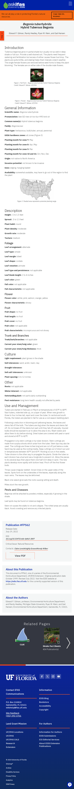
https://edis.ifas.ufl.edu (16, 581)
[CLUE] (22, 635)
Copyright (43, 709)
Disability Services (12, 772)
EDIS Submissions (47, 735)
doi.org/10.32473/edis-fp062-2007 (20, 539)
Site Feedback (12, 713)
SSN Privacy (10, 784)
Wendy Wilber (42, 548)
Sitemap (9, 764)
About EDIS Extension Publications (49, 744)
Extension (10, 747)
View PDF (20, 555)
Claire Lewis (19, 548)
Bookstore (44, 702)
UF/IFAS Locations (14, 732)
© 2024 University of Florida (16, 760)
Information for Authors (50, 732)
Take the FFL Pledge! (59, 15)
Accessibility (45, 705)
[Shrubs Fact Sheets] (51, 635)
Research (10, 743)
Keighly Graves (30, 548)
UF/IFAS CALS (12, 739)
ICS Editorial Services (49, 739)
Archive (8, 768)
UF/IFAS (10, 735)
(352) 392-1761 (13, 715)
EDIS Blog (44, 698)
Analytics (9, 780)
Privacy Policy (11, 776)
